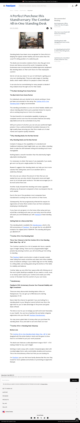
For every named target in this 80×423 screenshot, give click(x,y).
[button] (40, 388)
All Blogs (16, 10)
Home (11, 10)
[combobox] (44, 6)
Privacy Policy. (44, 384)
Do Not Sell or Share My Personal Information (68, 421)
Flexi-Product (23, 10)
